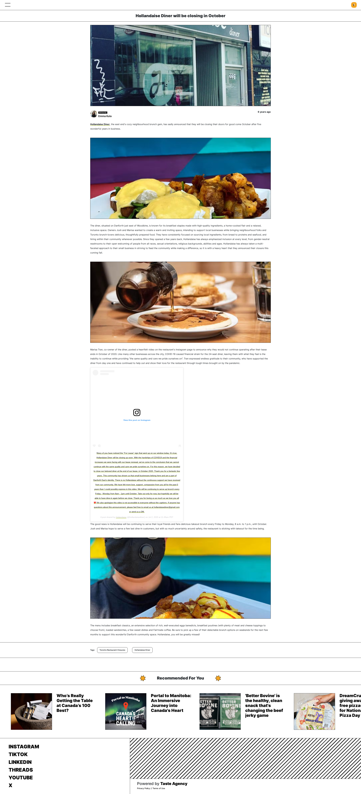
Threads (21, 770)
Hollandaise (121, 517)
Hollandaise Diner (100, 124)
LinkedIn (20, 762)
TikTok (18, 754)
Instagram (24, 746)
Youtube (21, 777)
